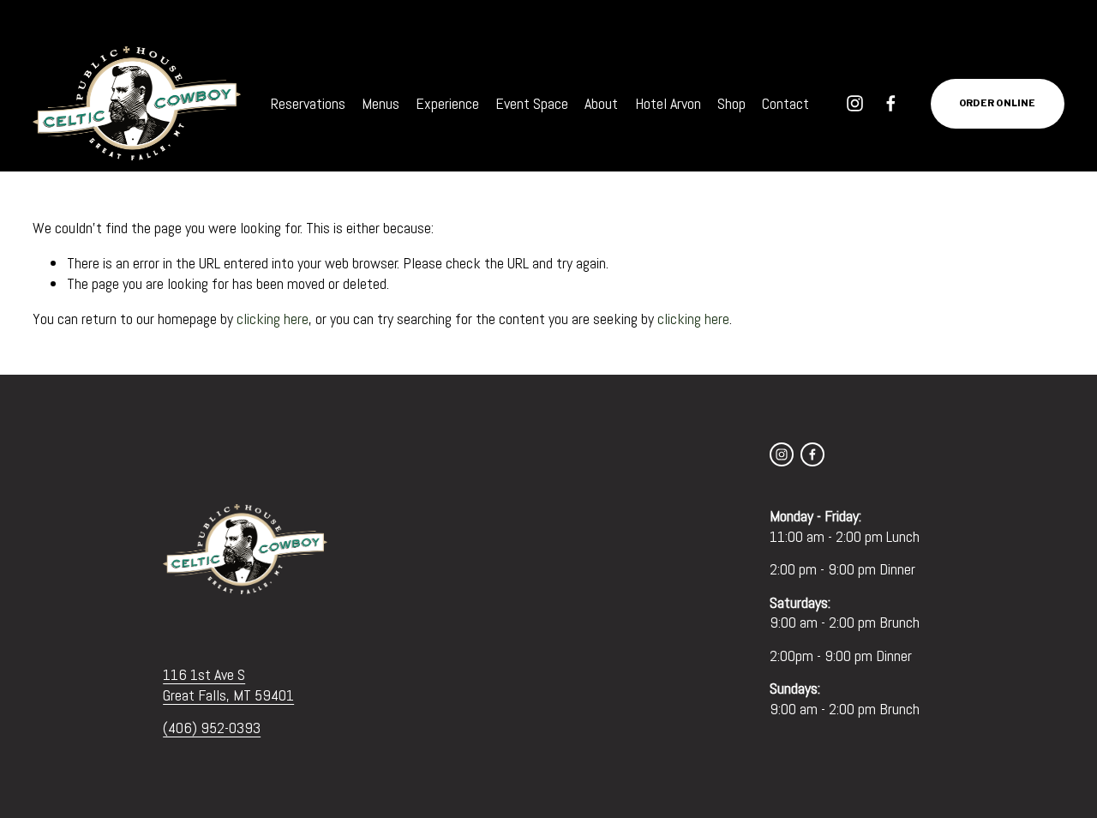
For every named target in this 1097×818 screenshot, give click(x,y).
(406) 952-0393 (212, 727)
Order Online (997, 103)
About (601, 103)
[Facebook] (891, 103)
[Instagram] (855, 103)
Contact (785, 103)
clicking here (273, 318)
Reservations (308, 103)
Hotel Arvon (668, 103)
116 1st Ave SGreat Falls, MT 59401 (228, 685)
